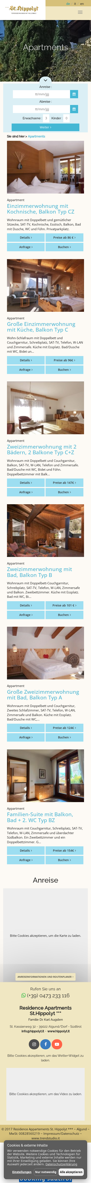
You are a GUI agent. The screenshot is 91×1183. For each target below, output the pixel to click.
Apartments (36, 136)
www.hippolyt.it (58, 1031)
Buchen (63, 247)
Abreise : (45, 102)
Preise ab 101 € (63, 605)
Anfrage (24, 247)
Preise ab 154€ (63, 850)
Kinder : (56, 118)
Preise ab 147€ (63, 483)
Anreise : (45, 87)
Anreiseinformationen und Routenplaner (45, 976)
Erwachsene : (32, 118)
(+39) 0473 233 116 (48, 995)
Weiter (44, 127)
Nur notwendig (45, 1172)
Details (25, 237)
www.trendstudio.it (46, 1138)
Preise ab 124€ (63, 728)
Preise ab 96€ (63, 360)
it (75, 3)
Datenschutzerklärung (61, 1164)
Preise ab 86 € (63, 237)
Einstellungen (22, 1172)
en (82, 3)
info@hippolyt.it (33, 1031)
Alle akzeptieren (71, 1172)
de (68, 3)
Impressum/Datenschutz (61, 1133)
